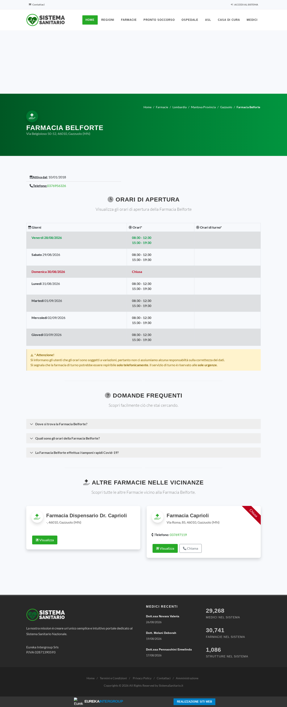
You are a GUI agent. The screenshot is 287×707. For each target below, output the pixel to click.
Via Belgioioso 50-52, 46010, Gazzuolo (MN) (58, 134)
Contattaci (38, 4)
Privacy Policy (142, 678)
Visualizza (46, 540)
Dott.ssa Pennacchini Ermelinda (169, 649)
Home (91, 678)
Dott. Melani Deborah (161, 633)
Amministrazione (187, 678)
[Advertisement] (143, 62)
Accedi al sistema (246, 4)
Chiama (192, 548)
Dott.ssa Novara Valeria (162, 616)
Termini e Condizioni (113, 678)
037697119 (178, 535)
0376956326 (56, 186)
